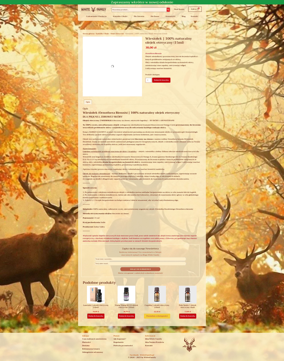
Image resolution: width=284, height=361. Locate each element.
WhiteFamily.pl (147, 355)
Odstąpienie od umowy (92, 352)
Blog (183, 16)
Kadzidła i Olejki (120, 16)
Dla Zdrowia (139, 16)
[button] (97, 16)
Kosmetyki (170, 16)
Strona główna (88, 33)
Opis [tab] (88, 102)
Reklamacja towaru (91, 348)
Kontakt (194, 16)
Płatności (86, 342)
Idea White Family (153, 339)
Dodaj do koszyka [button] (95, 316)
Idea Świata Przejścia (154, 342)
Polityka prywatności (123, 345)
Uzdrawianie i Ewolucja (96, 16)
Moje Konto (179, 9)
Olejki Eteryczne (117, 33)
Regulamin (118, 342)
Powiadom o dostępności (157, 316)
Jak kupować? (119, 339)
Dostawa (85, 345)
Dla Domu (155, 16)
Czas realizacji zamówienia (94, 339)
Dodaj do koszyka (161, 80)
